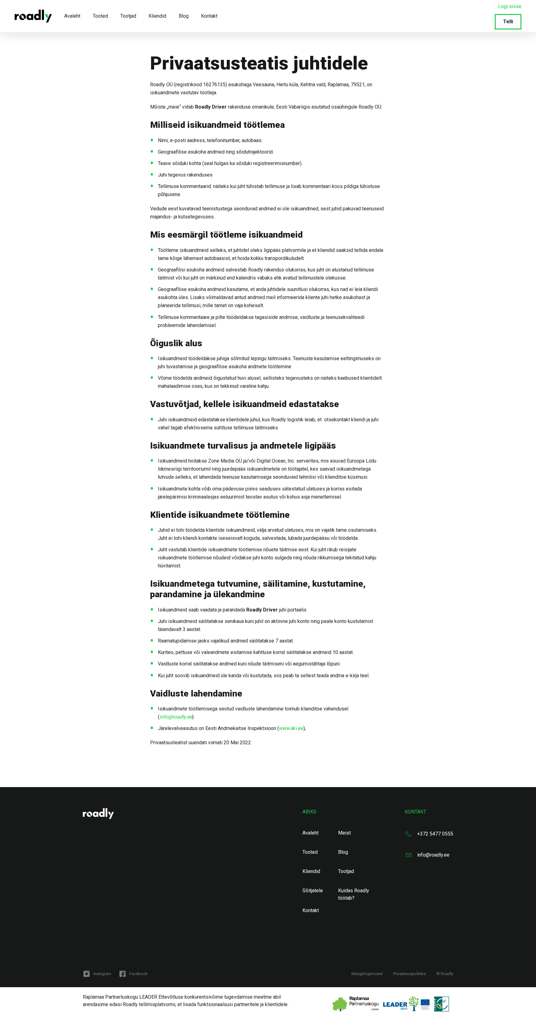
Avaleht (72, 16)
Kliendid (157, 16)
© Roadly (444, 973)
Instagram (102, 973)
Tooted (100, 16)
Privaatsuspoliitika (409, 973)
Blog (184, 16)
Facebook (138, 973)
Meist (344, 833)
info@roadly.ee (433, 855)
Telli (508, 22)
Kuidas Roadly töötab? (353, 894)
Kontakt (209, 16)
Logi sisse (509, 6)
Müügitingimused (367, 973)
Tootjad (128, 16)
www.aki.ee (291, 728)
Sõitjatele (312, 890)
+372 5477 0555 (435, 834)
